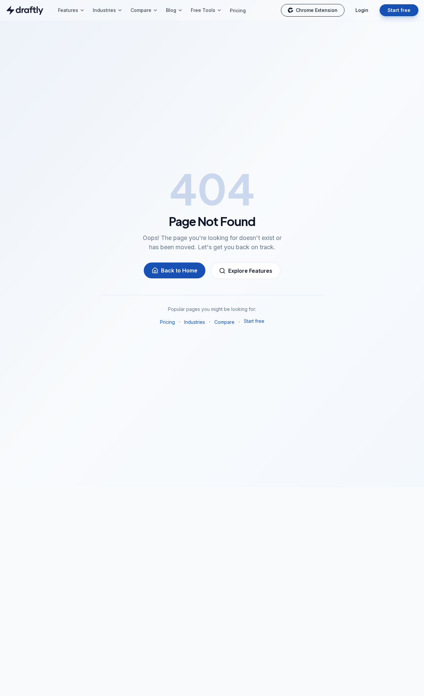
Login (361, 10)
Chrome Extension (317, 10)
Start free (399, 10)
